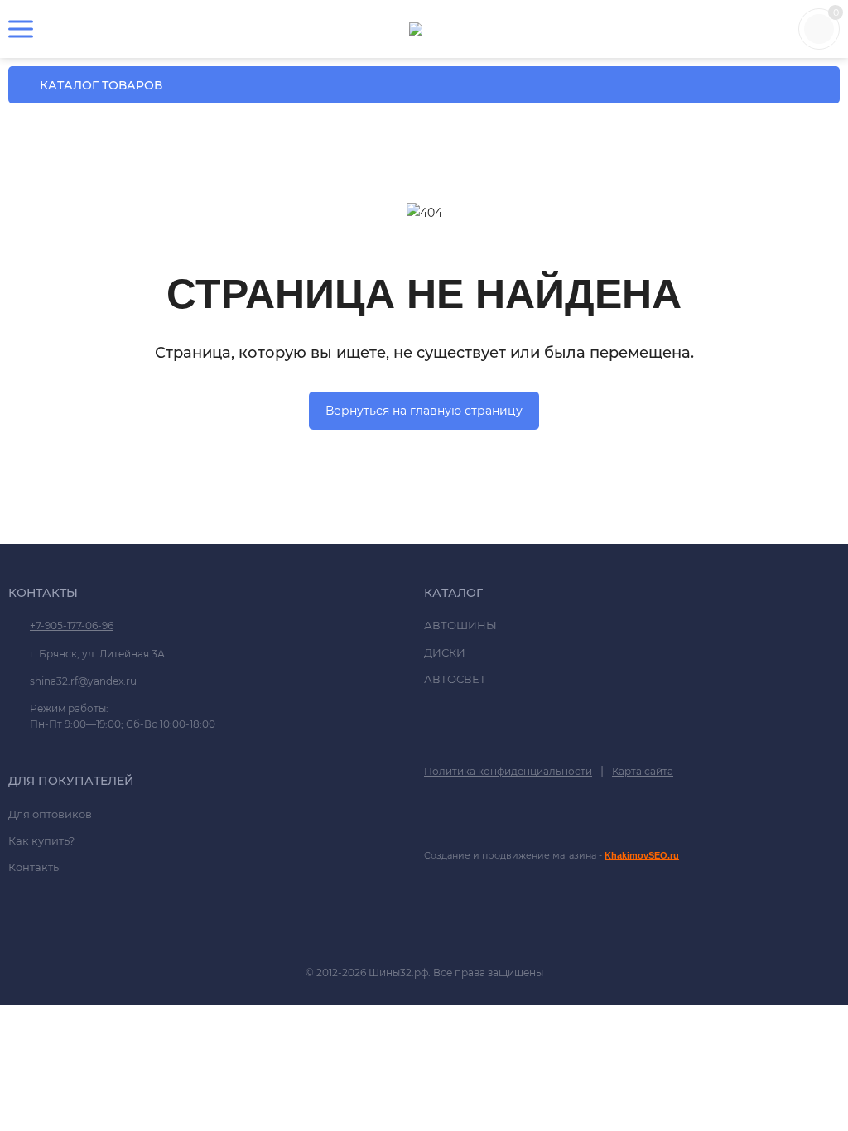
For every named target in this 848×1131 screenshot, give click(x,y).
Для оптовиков (50, 814)
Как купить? (41, 840)
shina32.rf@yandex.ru (83, 681)
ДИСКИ (444, 652)
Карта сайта (642, 771)
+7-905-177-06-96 (71, 625)
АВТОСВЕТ (455, 679)
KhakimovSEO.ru (642, 855)
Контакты (34, 867)
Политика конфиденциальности (508, 771)
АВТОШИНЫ (460, 625)
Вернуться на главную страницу (424, 410)
